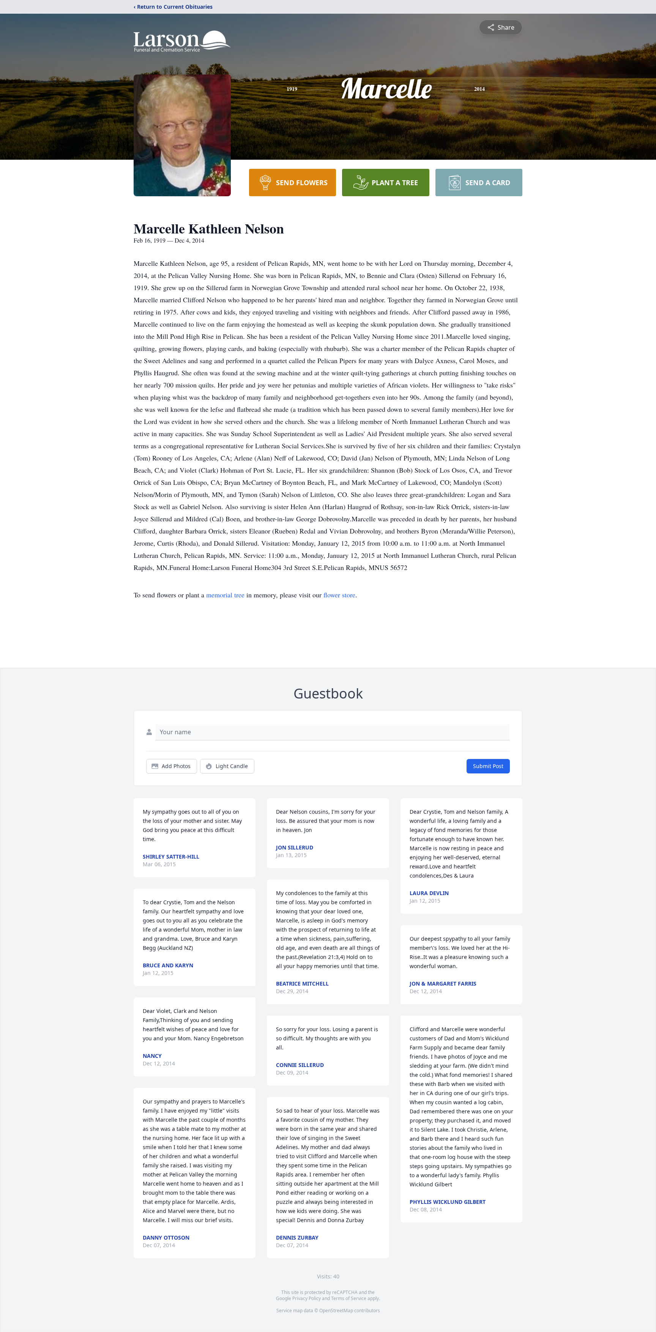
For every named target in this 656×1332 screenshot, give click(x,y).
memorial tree (225, 594)
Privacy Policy (306, 1298)
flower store (339, 594)
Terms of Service (348, 1298)
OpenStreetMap (336, 1310)
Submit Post (488, 766)
